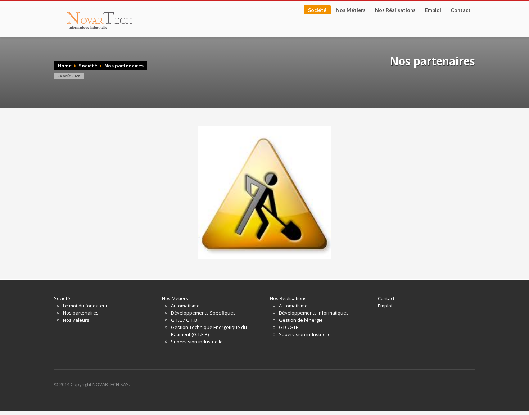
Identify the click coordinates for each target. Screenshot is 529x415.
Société (315, 10)
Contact (461, 10)
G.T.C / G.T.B (184, 320)
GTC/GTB (289, 327)
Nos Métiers (348, 10)
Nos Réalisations (393, 10)
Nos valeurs (76, 320)
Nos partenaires (81, 313)
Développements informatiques (314, 313)
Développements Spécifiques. (204, 313)
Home (65, 65)
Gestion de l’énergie (301, 320)
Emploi (433, 10)
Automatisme (185, 305)
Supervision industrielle (197, 341)
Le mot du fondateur (85, 305)
